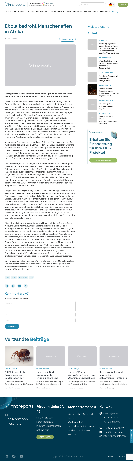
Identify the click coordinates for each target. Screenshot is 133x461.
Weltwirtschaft (76, 422)
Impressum (111, 456)
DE (113, 4)
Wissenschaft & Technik (80, 414)
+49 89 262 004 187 (113, 427)
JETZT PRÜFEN (45, 437)
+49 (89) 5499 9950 (113, 431)
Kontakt (123, 5)
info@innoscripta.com (115, 436)
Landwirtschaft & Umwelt (81, 426)
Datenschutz (123, 456)
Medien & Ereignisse (79, 430)
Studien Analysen (67, 39)
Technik (72, 418)
